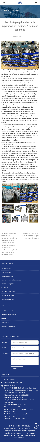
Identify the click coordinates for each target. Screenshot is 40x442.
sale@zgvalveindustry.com (13, 383)
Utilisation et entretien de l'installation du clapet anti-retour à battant (30, 235)
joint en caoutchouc (8, 291)
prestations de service (8, 315)
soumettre (17, 368)
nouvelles (15, 10)
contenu (4, 359)
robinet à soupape (7, 284)
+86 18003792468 (9, 380)
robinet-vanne (6, 272)
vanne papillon (6, 268)
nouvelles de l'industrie (9, 13)
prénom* (4, 342)
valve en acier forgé (7, 295)
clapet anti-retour (7, 276)
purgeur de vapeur (7, 299)
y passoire (4, 288)
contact (4, 330)
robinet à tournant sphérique (11, 280)
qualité (3, 318)
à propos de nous (7, 311)
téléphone (4, 353)
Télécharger (5, 322)
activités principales (8, 326)
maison (6, 10)
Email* (3, 348)
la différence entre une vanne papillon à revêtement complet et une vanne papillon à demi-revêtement (9, 238)
